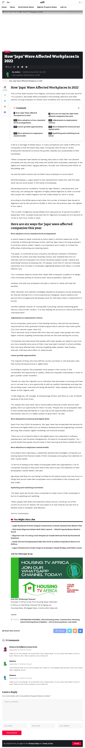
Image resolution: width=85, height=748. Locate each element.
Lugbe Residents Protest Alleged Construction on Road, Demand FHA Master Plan (47, 526)
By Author (16, 72)
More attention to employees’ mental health (28, 134)
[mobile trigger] (4, 2)
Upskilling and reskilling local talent (63, 134)
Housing (76, 620)
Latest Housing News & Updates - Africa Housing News (43, 622)
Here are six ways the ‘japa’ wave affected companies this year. (63, 115)
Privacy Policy (34, 743)
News (7, 51)
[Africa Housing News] (42, 2)
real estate (72, 622)
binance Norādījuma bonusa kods (23, 647)
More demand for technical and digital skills (64, 128)
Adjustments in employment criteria (62, 121)
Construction (65, 620)
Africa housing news (50, 620)
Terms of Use (48, 743)
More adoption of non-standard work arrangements (29, 121)
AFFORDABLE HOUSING (30, 620)
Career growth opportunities (30, 127)
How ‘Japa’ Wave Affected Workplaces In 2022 (25, 114)
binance (12, 661)
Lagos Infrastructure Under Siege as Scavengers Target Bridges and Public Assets (47, 548)
